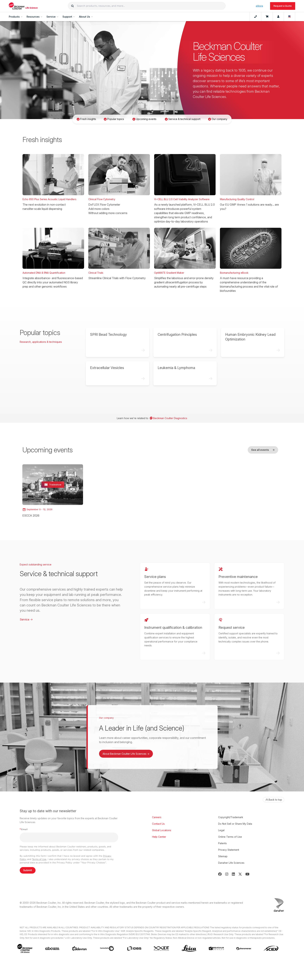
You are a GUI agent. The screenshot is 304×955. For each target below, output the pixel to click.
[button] (72, 6)
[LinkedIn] (233, 874)
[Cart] (267, 16)
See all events (263, 449)
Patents (222, 843)
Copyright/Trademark (230, 817)
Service (26, 619)
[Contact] (255, 16)
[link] (52, 491)
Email (24, 829)
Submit (27, 870)
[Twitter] (240, 874)
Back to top (275, 799)
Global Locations (161, 830)
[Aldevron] (79, 948)
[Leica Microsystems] (189, 948)
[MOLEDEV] (216, 948)
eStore (259, 5)
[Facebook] (220, 874)
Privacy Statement (228, 849)
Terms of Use (39, 859)
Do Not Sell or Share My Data (235, 823)
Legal (221, 830)
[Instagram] (226, 874)
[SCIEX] (271, 948)
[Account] (278, 16)
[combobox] (146, 5)
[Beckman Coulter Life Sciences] (23, 6)
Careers (156, 817)
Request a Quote (283, 5)
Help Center (159, 836)
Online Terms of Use (230, 836)
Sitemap (222, 856)
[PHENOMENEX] (244, 948)
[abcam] (52, 948)
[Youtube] (247, 874)
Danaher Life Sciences (231, 862)
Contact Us (158, 823)
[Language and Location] (289, 16)
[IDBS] (134, 948)
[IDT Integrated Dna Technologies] (161, 948)
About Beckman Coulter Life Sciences (126, 753)
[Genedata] (107, 948)
